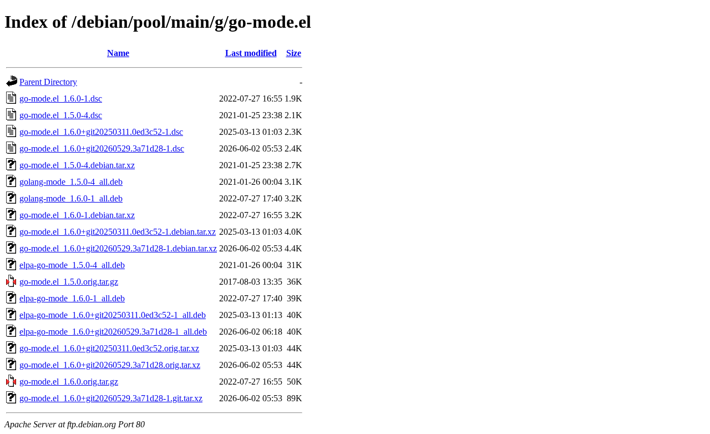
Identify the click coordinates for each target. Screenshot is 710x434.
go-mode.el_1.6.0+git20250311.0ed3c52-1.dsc (101, 132)
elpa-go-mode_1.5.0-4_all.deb (72, 265)
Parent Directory (48, 82)
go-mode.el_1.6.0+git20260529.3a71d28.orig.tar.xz (109, 365)
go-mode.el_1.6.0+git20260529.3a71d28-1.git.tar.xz (110, 398)
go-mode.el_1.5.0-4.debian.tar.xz (77, 165)
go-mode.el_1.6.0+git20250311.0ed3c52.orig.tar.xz (109, 348)
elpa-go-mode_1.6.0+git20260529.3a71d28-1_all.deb (113, 331)
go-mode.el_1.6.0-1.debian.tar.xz (77, 215)
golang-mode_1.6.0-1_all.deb (71, 198)
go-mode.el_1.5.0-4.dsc (60, 115)
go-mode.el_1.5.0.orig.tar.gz (68, 281)
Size (293, 53)
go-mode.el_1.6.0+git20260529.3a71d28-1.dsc (101, 148)
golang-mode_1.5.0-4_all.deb (71, 181)
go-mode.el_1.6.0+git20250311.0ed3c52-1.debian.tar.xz (117, 231)
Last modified (251, 53)
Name (118, 53)
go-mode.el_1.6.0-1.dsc (60, 98)
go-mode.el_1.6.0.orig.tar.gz (68, 381)
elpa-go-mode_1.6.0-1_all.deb (72, 298)
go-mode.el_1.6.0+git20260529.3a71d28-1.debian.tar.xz (118, 248)
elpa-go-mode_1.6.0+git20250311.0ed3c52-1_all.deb (112, 315)
